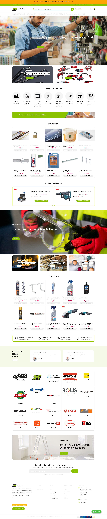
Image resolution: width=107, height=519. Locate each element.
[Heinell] (53, 423)
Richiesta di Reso (54, 498)
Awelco (53, 403)
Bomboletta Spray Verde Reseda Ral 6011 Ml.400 (35, 171)
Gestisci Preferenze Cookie (19, 505)
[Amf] (37, 377)
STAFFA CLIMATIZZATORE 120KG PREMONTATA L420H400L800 (36, 299)
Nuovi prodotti (39, 490)
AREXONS (70, 382)
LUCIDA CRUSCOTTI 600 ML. (20, 323)
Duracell (20, 415)
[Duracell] (20, 410)
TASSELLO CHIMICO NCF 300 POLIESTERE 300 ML (53, 298)
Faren (86, 415)
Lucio (72, 358)
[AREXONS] (70, 376)
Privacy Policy (53, 494)
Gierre (37, 428)
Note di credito (67, 492)
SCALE (48, 101)
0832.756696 (91, 5)
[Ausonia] (37, 389)
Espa (70, 415)
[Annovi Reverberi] (53, 376)
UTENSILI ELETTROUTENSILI (59, 103)
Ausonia (37, 393)
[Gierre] (37, 423)
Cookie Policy (53, 492)
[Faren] (86, 410)
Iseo (86, 428)
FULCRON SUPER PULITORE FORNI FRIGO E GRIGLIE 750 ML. (69, 299)
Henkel (70, 428)
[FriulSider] (20, 423)
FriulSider (21, 428)
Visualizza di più (16, 103)
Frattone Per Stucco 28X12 (85, 145)
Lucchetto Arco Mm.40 (35, 145)
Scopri (40, 46)
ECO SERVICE (37, 412)
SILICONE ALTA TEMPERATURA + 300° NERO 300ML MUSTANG (20, 299)
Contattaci (52, 496)
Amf (37, 384)
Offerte (38, 487)
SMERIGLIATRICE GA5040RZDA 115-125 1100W (69, 324)
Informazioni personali (69, 487)
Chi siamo (52, 490)
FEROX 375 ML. (82, 298)
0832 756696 (78, 10)
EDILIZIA (16, 101)
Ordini (65, 490)
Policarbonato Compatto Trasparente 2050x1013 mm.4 (53, 145)
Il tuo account (68, 485)
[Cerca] (72, 9)
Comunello (86, 396)
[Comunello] (86, 391)
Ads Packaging (20, 380)
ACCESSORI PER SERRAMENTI (37, 103)
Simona (40, 358)
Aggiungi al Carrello (20, 150)
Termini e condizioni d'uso (55, 487)
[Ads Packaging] (20, 375)
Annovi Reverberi (53, 381)
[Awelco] (53, 395)
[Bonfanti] (70, 390)
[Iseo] (86, 423)
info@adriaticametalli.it (80, 5)
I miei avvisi (66, 498)
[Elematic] (53, 410)
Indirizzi (66, 494)
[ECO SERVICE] (37, 409)
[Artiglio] (86, 375)
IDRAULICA (80, 101)
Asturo (20, 403)
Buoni (65, 496)
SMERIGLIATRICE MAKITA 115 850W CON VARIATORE (85, 324)
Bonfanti (70, 395)
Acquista (19, 266)
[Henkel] (70, 423)
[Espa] (70, 410)
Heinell (53, 428)
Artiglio (86, 379)
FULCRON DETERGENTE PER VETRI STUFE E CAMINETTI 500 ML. (53, 325)
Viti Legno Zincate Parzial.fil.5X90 (67, 171)
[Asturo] (21, 395)
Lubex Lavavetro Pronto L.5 (53, 170)
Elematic (53, 415)
